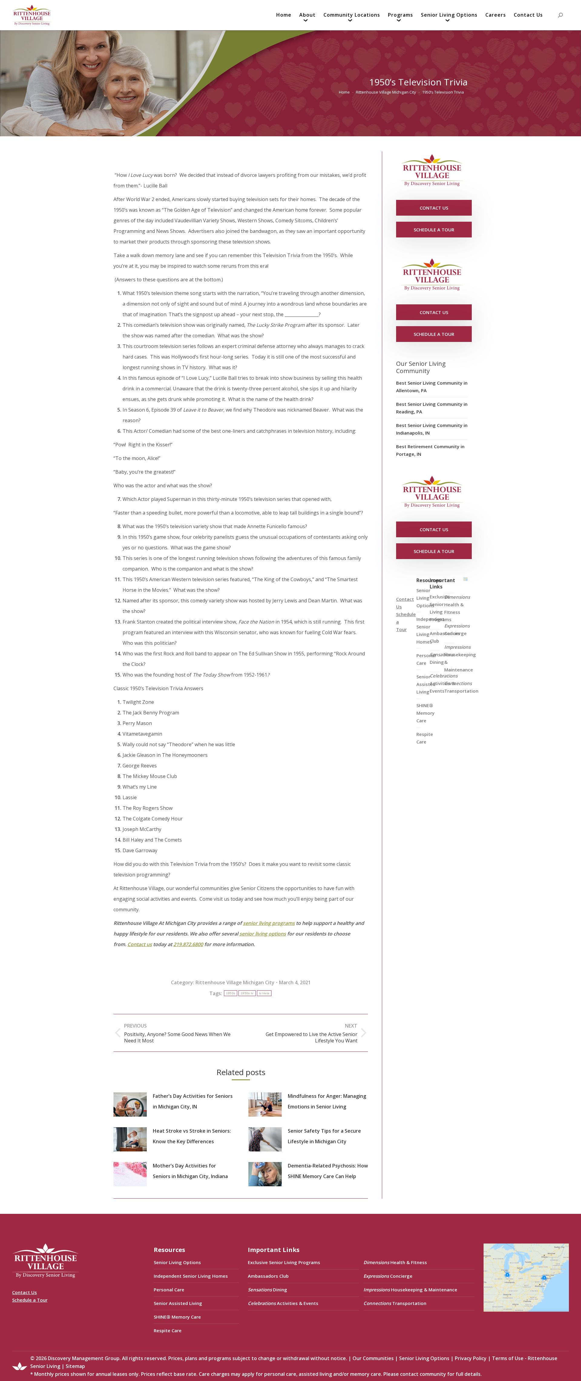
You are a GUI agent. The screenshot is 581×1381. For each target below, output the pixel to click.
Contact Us (24, 1292)
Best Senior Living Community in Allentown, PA (432, 386)
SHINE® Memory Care (177, 1317)
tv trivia (264, 993)
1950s (230, 993)
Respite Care (424, 738)
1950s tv (247, 993)
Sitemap (75, 1366)
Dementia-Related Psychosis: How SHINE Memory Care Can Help (328, 1171)
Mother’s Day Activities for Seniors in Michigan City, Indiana (190, 1171)
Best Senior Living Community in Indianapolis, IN (432, 429)
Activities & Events (444, 683)
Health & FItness (457, 604)
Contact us (139, 944)
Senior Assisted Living (178, 1303)
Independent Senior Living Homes (191, 1276)
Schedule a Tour (30, 1300)
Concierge (457, 629)
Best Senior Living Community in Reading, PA (432, 408)
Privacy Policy (471, 1358)
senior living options (262, 933)
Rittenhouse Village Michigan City (234, 982)
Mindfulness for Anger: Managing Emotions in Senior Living (327, 1101)
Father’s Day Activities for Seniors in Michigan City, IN (193, 1101)
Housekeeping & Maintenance (460, 658)
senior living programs (269, 923)
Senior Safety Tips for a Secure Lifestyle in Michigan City (324, 1136)
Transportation (461, 687)
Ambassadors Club (268, 1276)
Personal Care (169, 1290)
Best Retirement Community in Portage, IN (430, 450)
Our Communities (373, 1358)
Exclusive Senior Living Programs (440, 608)
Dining (442, 658)
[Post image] (130, 1104)
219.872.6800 (188, 944)
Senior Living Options (177, 1262)
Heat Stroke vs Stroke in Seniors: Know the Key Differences (192, 1136)
